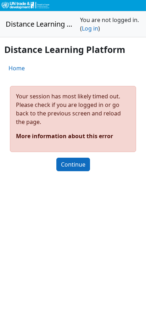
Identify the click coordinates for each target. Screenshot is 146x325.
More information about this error (64, 136)
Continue (73, 164)
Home (17, 68)
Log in (90, 28)
